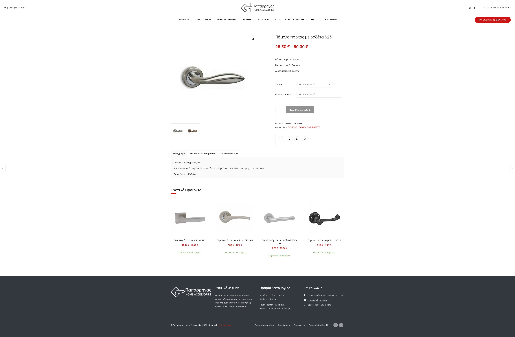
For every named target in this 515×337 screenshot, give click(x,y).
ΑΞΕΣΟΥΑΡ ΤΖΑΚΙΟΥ (294, 19)
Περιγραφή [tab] (179, 153)
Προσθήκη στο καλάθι (300, 110)
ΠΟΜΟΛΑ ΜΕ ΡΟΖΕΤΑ (309, 127)
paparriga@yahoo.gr (317, 300)
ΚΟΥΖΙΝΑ (262, 19)
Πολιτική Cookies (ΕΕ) (319, 325)
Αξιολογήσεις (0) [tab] (229, 153)
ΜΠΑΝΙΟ (247, 19)
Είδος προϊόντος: (284, 94)
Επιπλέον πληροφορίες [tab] (202, 153)
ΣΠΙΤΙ (275, 19)
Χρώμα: (279, 84)
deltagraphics (225, 325)
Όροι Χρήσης (284, 325)
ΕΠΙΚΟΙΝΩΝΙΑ (331, 19)
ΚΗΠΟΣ (314, 19)
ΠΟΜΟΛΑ (182, 19)
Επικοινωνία (300, 325)
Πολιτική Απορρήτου (264, 325)
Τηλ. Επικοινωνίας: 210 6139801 (493, 19)
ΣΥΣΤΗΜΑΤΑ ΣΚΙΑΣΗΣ (225, 19)
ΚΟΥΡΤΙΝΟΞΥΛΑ (201, 19)
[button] (253, 38)
